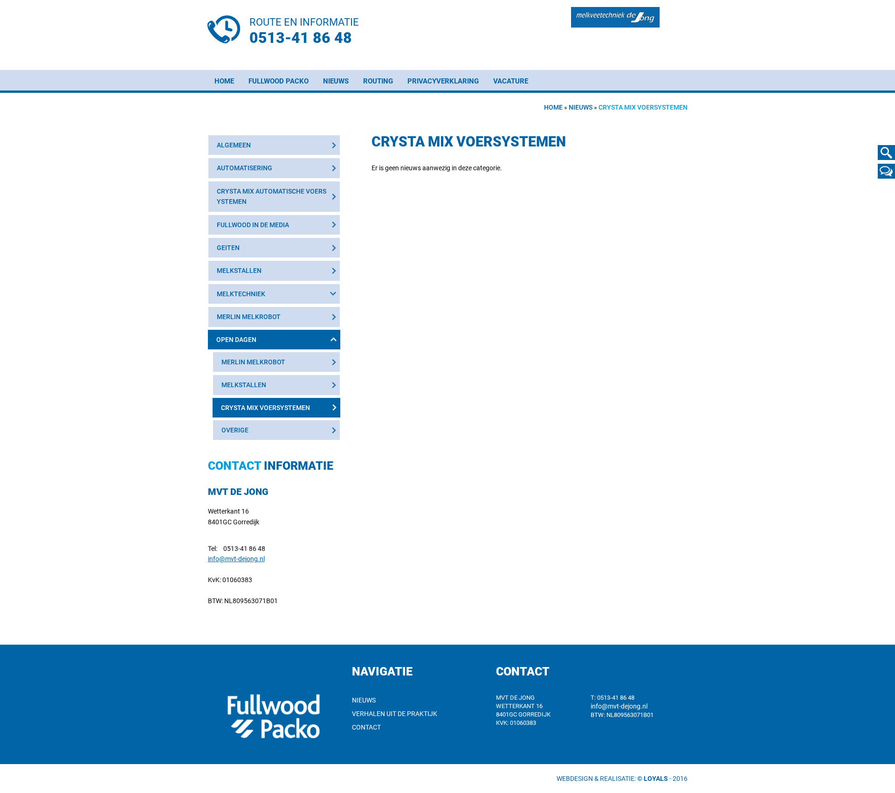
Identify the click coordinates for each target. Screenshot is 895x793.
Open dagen (236, 339)
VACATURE (510, 81)
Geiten (228, 247)
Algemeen (234, 145)
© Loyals (652, 778)
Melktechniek (241, 294)
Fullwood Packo (278, 81)
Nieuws (336, 81)
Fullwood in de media (253, 225)
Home (224, 81)
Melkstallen (239, 270)
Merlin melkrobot (249, 316)
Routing (378, 81)
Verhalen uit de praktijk (394, 713)
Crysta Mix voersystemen (265, 407)
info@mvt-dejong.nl (236, 559)
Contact (366, 727)
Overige (234, 430)
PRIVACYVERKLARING (443, 81)
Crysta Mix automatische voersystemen (271, 196)
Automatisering (244, 168)
